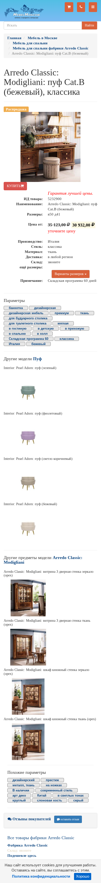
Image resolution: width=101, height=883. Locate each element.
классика (67, 339)
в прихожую (74, 328)
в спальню (17, 333)
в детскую (46, 328)
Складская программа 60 (28, 339)
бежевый (38, 344)
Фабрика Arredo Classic (27, 845)
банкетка (16, 308)
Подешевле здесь (21, 856)
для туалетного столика (27, 323)
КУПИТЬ (14, 186)
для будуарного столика (28, 318)
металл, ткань (24, 785)
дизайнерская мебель (26, 313)
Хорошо (82, 876)
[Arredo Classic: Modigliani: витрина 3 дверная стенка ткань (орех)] (50, 647)
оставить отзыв (69, 819)
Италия (14, 344)
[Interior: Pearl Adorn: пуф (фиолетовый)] (50, 436)
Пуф (37, 358)
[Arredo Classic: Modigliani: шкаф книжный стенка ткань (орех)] (50, 741)
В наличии (21, 790)
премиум (62, 313)
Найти (89, 25)
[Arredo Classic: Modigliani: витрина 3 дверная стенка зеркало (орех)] (50, 598)
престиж (52, 780)
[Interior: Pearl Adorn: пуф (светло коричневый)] (50, 481)
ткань (84, 313)
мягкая (63, 323)
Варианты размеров (70, 274)
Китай (41, 795)
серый (78, 800)
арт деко (19, 795)
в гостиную (17, 328)
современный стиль (56, 790)
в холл (42, 333)
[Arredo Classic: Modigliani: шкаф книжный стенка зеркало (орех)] (50, 696)
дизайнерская (45, 308)
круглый (19, 800)
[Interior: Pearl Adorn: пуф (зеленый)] (50, 390)
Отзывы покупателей (31, 819)
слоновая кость (49, 800)
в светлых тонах (71, 795)
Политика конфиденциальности (41, 876)
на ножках (54, 785)
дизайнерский (24, 780)
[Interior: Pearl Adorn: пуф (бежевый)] (50, 527)
